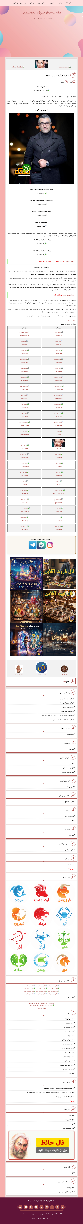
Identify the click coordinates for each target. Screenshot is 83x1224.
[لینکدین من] (20, 1207)
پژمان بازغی (24, 520)
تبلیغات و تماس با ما (17, 2)
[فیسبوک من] (52, 1207)
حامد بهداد (59, 457)
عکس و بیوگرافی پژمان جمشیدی (42, 12)
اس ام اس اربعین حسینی (67, 711)
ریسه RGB (71, 864)
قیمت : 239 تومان (41, 1006)
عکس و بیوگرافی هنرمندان (66, 1191)
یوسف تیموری (58, 380)
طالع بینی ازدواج (69, 801)
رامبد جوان (24, 398)
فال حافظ (68, 2)
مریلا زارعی (59, 520)
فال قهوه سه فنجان (68, 767)
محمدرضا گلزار (24, 389)
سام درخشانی (24, 416)
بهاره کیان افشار (24, 434)
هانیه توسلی (24, 371)
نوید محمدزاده (59, 389)
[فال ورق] (26, 639)
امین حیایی (24, 484)
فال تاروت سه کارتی (68, 1035)
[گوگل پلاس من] (31, 1207)
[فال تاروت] (59, 574)
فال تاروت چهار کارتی (68, 1039)
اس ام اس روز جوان (68, 707)
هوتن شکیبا (24, 475)
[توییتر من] (36, 1207)
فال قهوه (71, 763)
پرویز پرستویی (24, 502)
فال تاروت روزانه (69, 1018)
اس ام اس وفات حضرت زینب (66, 698)
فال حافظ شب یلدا (69, 1123)
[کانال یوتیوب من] (26, 1207)
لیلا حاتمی (58, 484)
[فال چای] (59, 639)
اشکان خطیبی (24, 407)
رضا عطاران (59, 353)
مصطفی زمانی (24, 448)
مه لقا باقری (59, 529)
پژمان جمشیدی (24, 335)
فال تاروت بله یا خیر (68, 1069)
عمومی (64, 681)
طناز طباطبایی (58, 362)
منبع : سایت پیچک (71, 319)
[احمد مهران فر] (65, 67)
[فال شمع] (26, 607)
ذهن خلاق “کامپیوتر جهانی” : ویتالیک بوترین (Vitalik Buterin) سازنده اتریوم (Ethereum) (50, 1092)
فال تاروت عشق (69, 1060)
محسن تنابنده (58, 425)
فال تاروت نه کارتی (68, 1052)
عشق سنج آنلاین (69, 849)
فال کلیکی (71, 835)
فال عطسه (71, 1172)
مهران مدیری (58, 416)
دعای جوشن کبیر (69, 816)
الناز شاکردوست (24, 425)
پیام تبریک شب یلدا (68, 1128)
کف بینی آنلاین (70, 786)
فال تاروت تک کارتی (68, 1031)
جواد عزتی (58, 434)
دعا (73, 820)
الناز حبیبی (58, 344)
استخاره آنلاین (42, 2)
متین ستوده (24, 362)
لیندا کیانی (24, 344)
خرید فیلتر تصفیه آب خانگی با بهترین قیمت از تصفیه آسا (59, 1088)
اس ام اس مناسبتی (30, 2)
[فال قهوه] (59, 607)
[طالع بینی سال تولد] (41, 990)
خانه (75, 2)
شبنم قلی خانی (24, 529)
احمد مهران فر (58, 398)
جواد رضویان (24, 353)
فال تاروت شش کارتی (68, 1048)
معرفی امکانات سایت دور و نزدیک (65, 1096)
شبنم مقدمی (58, 407)
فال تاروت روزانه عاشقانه (67, 1065)
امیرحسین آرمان (24, 511)
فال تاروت (60, 2)
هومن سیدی (58, 511)
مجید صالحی (58, 475)
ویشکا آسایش (24, 457)
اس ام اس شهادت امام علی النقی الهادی (63, 719)
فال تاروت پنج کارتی (68, 1044)
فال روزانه (51, 2)
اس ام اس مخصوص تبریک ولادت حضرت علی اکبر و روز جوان (58, 715)
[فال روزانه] (26, 574)
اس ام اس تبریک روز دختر (67, 702)
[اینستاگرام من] (47, 1207)
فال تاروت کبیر (69, 1022)
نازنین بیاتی (59, 335)
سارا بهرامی (59, 466)
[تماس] (41, 1207)
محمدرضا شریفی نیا (58, 493)
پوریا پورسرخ (58, 502)
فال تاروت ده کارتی (68, 1056)
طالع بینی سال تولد (69, 997)
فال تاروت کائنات (69, 1027)
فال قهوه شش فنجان (68, 772)
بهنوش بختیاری (24, 466)
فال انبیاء (71, 749)
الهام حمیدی (24, 493)
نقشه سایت (35, 1218)
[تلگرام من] (57, 1207)
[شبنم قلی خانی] (18, 67)
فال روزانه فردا (69, 1187)
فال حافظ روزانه (69, 1119)
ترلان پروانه (59, 448)
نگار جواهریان (24, 380)
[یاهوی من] (63, 1207)
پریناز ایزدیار (58, 371)
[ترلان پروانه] (41, 64)
